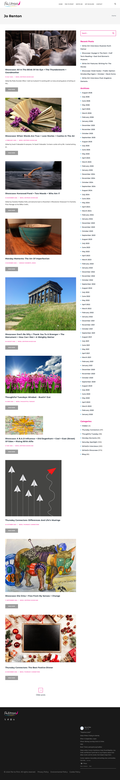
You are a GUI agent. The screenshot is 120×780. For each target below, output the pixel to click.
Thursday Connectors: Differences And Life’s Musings (32, 520)
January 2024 (87, 219)
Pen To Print (69, 4)
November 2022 (88, 276)
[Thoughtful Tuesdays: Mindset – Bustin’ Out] (40, 374)
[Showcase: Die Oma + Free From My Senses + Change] (40, 565)
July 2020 (86, 390)
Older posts (40, 695)
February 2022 (88, 313)
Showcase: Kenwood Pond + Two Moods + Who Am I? (32, 193)
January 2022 (87, 317)
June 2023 (86, 247)
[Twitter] (5, 719)
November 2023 (88, 227)
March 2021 (86, 357)
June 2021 (86, 345)
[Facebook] (8, 719)
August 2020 (87, 386)
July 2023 (85, 243)
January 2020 (87, 414)
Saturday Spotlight (92, 442)
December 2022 (88, 272)
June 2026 (86, 101)
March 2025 (86, 162)
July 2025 (86, 146)
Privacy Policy (43, 772)
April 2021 (86, 353)
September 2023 (88, 235)
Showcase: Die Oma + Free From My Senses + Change (32, 596)
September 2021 (88, 333)
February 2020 (88, 410)
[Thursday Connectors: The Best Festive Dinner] (40, 639)
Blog (85, 454)
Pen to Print (88, 727)
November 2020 (88, 374)
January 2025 (87, 170)
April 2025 (86, 158)
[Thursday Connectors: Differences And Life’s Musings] (40, 488)
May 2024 (86, 203)
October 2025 (87, 133)
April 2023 (86, 256)
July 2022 (85, 292)
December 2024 (88, 174)
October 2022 (87, 280)
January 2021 (87, 365)
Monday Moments (91, 438)
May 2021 (85, 349)
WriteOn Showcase (92, 450)
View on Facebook (83, 766)
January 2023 (87, 268)
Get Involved (89, 4)
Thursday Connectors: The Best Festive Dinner (29, 667)
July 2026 (86, 97)
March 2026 (86, 113)
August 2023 (87, 239)
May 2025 (86, 154)
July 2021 (85, 341)
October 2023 (87, 231)
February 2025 (88, 166)
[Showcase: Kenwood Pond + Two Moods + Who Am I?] (40, 175)
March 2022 (86, 309)
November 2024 (88, 178)
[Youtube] (14, 719)
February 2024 (88, 215)
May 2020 (86, 398)
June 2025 (86, 150)
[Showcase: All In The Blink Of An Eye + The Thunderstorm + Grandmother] (40, 48)
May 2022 (86, 300)
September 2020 (88, 382)
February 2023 (88, 264)
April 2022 (86, 304)
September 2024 (88, 186)
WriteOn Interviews (92, 446)
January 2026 (87, 121)
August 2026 (87, 93)
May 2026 (86, 105)
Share (90, 766)
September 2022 (88, 284)
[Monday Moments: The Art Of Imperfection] (40, 237)
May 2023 (86, 252)
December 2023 (88, 223)
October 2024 (87, 182)
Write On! (79, 4)
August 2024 (87, 190)
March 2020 (87, 406)
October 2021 (87, 329)
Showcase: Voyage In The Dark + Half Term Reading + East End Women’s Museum (96, 56)
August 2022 (87, 288)
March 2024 (87, 211)
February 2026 (88, 117)
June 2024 (86, 199)
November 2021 (88, 325)
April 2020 (86, 402)
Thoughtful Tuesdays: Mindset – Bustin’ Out (28, 397)
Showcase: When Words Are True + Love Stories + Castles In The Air (40, 136)
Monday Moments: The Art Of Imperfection (27, 258)
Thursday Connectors (92, 430)
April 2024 (86, 207)
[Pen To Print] (12, 4)
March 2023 (86, 260)
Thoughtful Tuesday (92, 434)
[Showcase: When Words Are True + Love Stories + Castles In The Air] (40, 115)
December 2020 (88, 370)
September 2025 (88, 137)
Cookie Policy (74, 772)
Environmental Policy (59, 772)
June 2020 (86, 394)
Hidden (86, 426)
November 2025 (88, 129)
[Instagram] (11, 719)
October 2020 (87, 378)
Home (61, 4)
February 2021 (87, 361)
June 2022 (86, 296)
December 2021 (88, 321)
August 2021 (87, 337)
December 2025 (88, 125)
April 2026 (86, 109)
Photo (85, 763)
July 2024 (86, 195)
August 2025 (87, 142)
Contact (99, 4)
